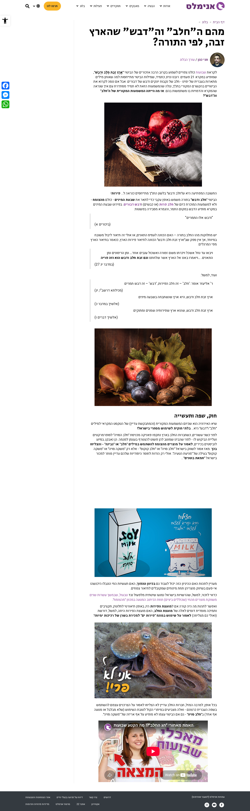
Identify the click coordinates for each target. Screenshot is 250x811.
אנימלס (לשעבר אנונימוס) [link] (204, 797)
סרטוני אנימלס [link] (63, 804)
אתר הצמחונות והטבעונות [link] (37, 797)
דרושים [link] (107, 797)
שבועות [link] (201, 72)
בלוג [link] (205, 22)
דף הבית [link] (219, 22)
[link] (5, 21)
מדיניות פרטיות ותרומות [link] (37, 804)
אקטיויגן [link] (95, 804)
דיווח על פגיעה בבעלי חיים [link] (70, 797)
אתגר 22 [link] (81, 804)
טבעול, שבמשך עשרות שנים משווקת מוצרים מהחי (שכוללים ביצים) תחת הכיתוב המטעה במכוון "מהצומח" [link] (153, 597)
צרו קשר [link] (93, 797)
